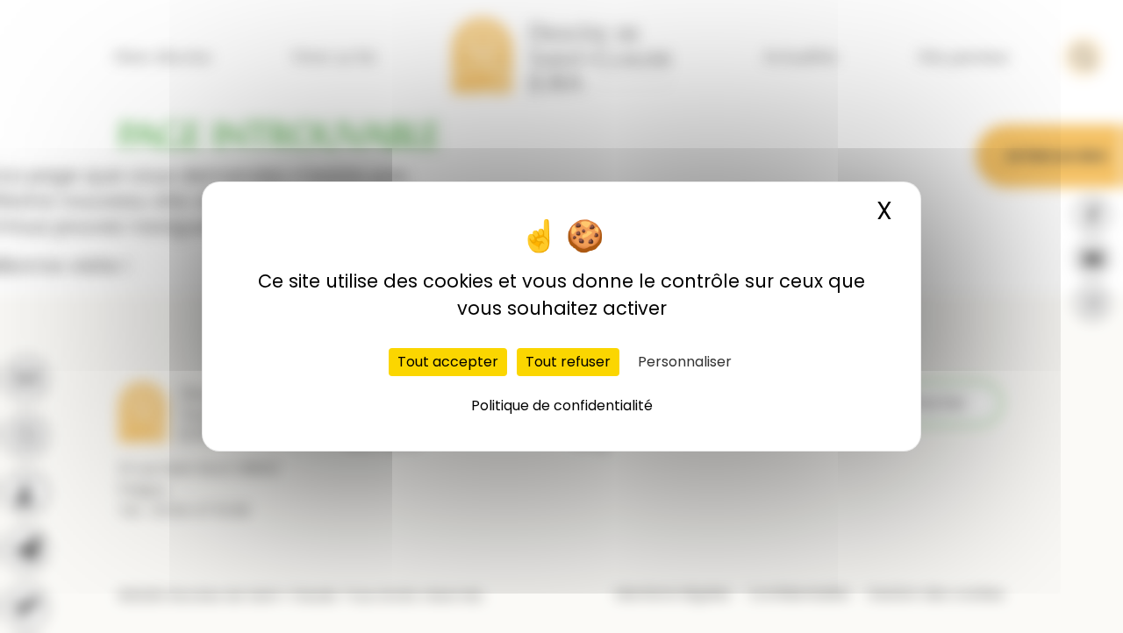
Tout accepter (447, 362)
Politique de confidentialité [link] (562, 405)
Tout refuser (568, 362)
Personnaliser (685, 362)
